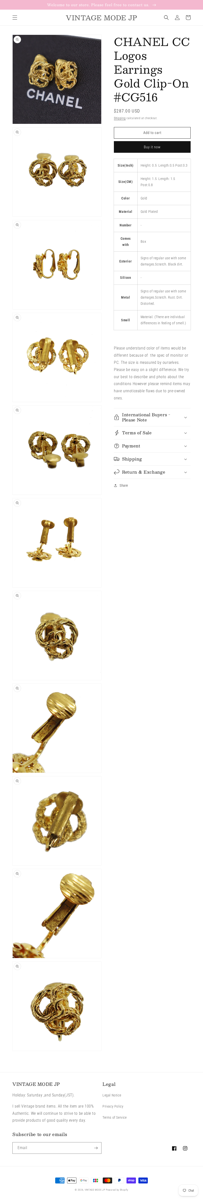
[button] (14, 17)
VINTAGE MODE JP (95, 1189)
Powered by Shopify (117, 1189)
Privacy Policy (112, 1106)
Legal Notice (111, 1095)
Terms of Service (114, 1117)
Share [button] (124, 485)
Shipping (120, 118)
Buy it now (152, 147)
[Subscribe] (95, 1148)
